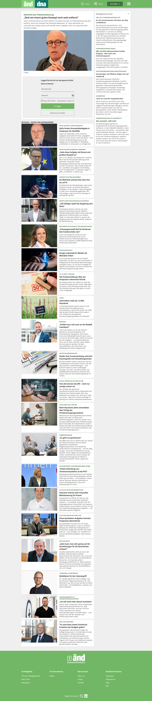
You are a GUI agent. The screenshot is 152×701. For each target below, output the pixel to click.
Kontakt (81, 682)
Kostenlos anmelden (57, 113)
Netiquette (25, 682)
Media (52, 676)
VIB (107, 686)
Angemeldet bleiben (49, 100)
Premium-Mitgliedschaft (30, 676)
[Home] (28, 4)
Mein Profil (25, 679)
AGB (107, 682)
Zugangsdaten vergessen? (65, 100)
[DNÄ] (41, 4)
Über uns (81, 676)
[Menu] (129, 4)
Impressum (110, 676)
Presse (80, 679)
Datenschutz (110, 679)
